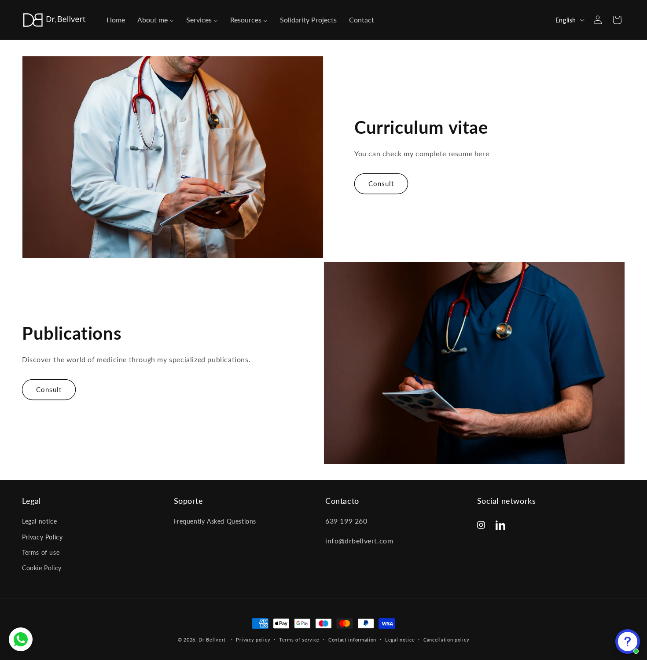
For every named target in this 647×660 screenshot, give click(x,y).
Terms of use (40, 552)
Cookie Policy (42, 568)
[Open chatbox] (627, 641)
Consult (381, 183)
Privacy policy (253, 639)
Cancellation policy (446, 639)
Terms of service (299, 639)
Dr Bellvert (212, 639)
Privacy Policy (42, 537)
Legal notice (39, 521)
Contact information (352, 639)
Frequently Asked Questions (215, 521)
